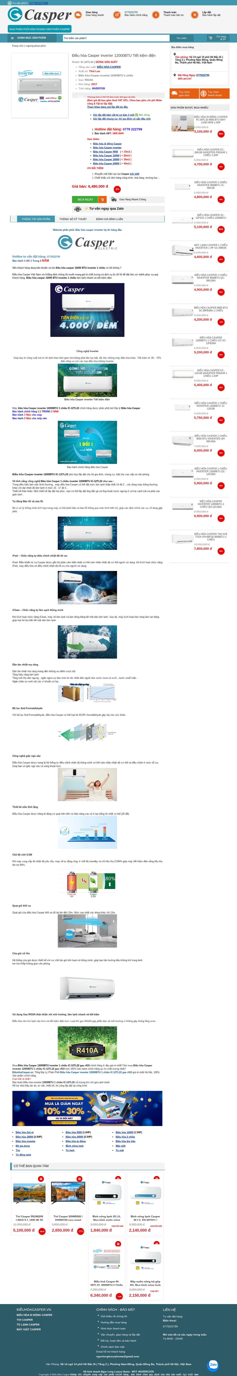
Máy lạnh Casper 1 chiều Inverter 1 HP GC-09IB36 (211, 246)
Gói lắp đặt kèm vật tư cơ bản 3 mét (113, 115)
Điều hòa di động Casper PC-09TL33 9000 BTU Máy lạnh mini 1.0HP (210, 120)
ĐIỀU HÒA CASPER (109, 66)
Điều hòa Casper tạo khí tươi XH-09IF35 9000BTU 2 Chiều (210, 537)
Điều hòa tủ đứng (76, 1141)
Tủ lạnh (70, 1150)
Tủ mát (120, 1150)
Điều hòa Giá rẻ (25, 1132)
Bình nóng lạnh (75, 1146)
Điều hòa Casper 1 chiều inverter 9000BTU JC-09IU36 (211, 185)
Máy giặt (120, 1146)
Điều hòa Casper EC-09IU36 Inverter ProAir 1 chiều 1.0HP (211, 152)
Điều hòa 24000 (74, 1136)
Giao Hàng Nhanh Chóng (132, 199)
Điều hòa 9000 (74, 1132)
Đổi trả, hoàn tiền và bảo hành (118, 1340)
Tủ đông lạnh (23, 1154)
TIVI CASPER (25, 1319)
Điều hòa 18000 (24, 1136)
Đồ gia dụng (23, 1146)
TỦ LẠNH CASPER (28, 1324)
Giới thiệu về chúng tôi (113, 1316)
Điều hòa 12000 (124, 1132)
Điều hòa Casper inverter (107, 147)
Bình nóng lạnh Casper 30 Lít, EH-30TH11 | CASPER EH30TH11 (145, 1220)
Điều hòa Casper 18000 (106, 159)
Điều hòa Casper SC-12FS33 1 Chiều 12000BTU (211, 216)
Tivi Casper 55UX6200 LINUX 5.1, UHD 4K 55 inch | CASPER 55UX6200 (29, 1220)
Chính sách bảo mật (112, 1346)
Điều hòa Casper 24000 (106, 163)
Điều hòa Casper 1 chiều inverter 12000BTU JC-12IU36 (211, 406)
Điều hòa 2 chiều (125, 1136)
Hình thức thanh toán (113, 1328)
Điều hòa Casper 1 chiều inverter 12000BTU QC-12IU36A (211, 471)
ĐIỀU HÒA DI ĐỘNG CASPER (34, 1315)
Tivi (18, 1150)
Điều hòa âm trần (125, 1141)
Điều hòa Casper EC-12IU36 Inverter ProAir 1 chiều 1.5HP (211, 373)
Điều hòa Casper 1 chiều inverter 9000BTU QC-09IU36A (211, 278)
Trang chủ (17, 45)
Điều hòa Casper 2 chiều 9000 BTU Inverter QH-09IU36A (211, 439)
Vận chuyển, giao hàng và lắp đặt (120, 1334)
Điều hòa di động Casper (107, 143)
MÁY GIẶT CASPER (29, 1329)
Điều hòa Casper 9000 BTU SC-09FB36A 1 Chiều (211, 309)
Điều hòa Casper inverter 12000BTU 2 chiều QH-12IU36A (211, 504)
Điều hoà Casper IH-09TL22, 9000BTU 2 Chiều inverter (107, 1285)
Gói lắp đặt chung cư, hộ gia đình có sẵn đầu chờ (122, 118)
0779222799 (38, 3)
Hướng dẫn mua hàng (113, 1322)
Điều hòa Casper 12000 (106, 155)
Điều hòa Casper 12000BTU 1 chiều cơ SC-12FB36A (211, 340)
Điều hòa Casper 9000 (105, 151)
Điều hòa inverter (25, 1141)
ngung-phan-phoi (36, 45)
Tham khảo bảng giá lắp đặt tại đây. (107, 107)
